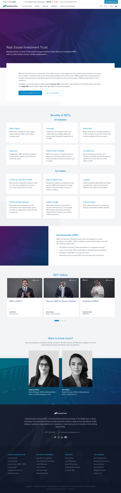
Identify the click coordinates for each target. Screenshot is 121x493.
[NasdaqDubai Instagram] (58, 437)
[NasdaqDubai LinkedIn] (62, 437)
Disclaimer (72, 489)
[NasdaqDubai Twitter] (55, 437)
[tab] (56, 320)
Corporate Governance (72, 467)
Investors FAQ (69, 470)
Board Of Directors (71, 464)
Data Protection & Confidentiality (55, 489)
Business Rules (99, 464)
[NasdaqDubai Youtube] (65, 437)
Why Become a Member (44, 458)
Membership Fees (42, 473)
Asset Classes (41, 467)
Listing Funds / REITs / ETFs (17, 464)
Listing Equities (13, 461)
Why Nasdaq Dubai (100, 458)
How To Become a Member (45, 461)
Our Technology (41, 470)
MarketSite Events (100, 470)
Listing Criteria (12, 458)
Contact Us (97, 473)
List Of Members (41, 464)
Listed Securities (13, 473)
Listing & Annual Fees (15, 470)
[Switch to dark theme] (116, 6)
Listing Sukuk (12, 467)
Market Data (69, 458)
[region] (60, 299)
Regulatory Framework (101, 461)
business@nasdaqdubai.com (70, 432)
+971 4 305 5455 (49, 432)
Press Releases (99, 467)
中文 (111, 6)
